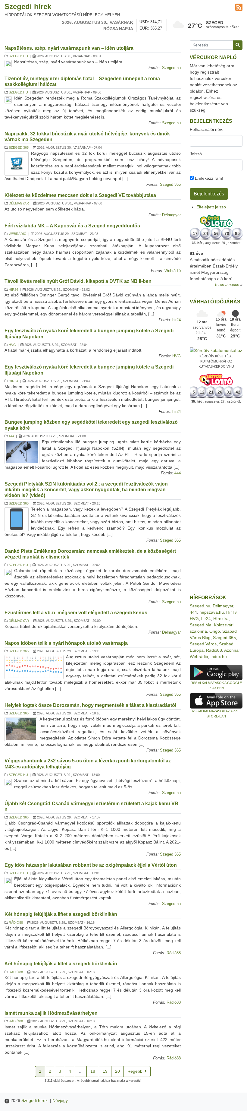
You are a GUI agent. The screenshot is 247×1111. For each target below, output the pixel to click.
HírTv (231, 612)
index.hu (219, 656)
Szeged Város (203, 643)
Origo (214, 631)
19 (105, 1071)
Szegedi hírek (28, 6)
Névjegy (60, 1100)
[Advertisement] (216, 499)
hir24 (13, 289)
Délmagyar (19, 203)
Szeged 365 (19, 147)
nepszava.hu (211, 612)
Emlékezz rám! (208, 178)
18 (92, 1071)
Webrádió (18, 234)
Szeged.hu (18, 56)
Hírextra (221, 618)
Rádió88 (16, 922)
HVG (12, 345)
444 (11, 436)
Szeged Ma (200, 624)
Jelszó (196, 153)
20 (117, 1071)
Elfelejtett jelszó (211, 206)
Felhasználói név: (206, 129)
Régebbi (136, 1071)
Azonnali (232, 650)
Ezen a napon (227, 285)
